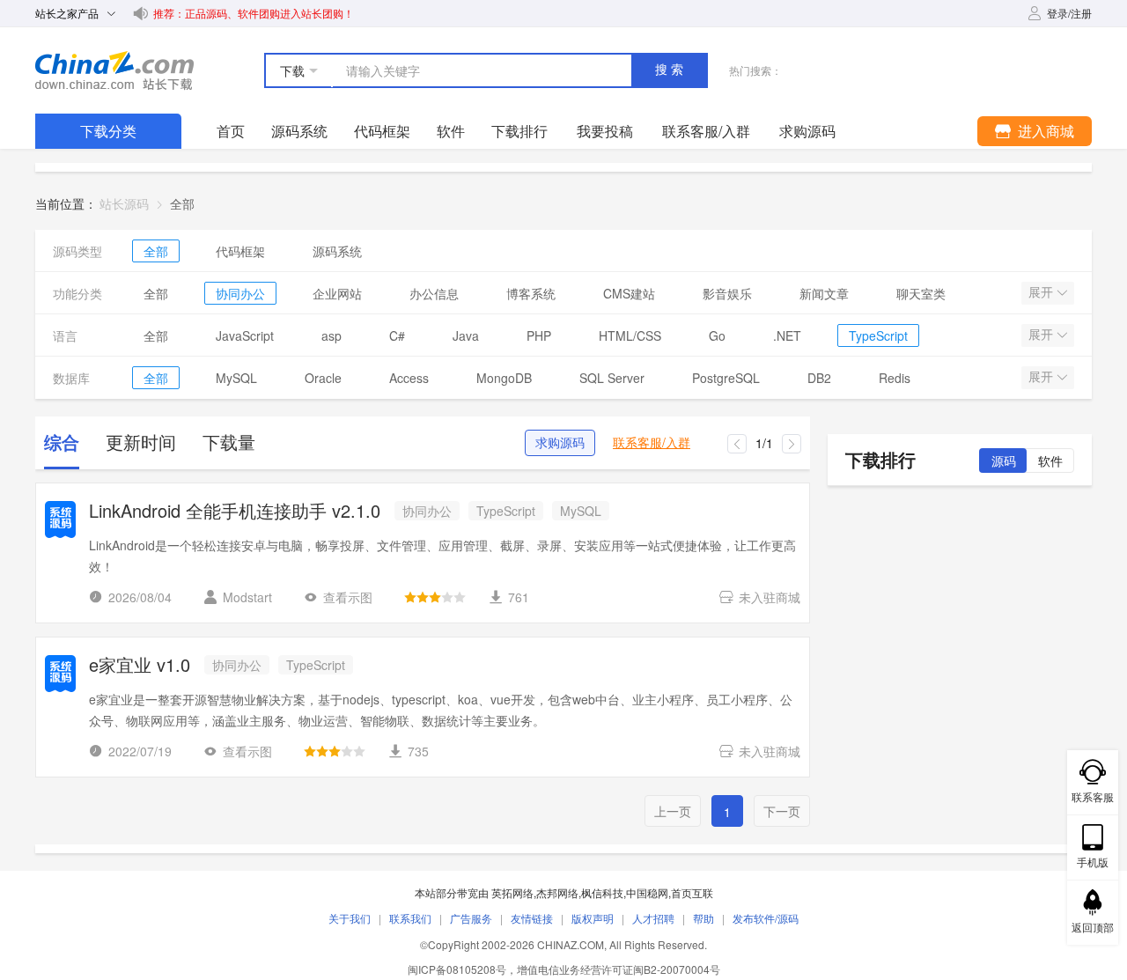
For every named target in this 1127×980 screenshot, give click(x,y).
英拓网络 (512, 892)
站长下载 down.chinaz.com (114, 70)
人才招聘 (653, 917)
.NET (787, 335)
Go (717, 335)
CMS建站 (629, 293)
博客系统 (531, 293)
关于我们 (349, 917)
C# (397, 335)
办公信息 (434, 293)
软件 (451, 131)
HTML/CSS (630, 335)
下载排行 (519, 131)
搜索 (671, 70)
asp (331, 335)
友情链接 (532, 917)
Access (409, 378)
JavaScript (245, 335)
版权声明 (592, 917)
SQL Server (612, 378)
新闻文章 (824, 293)
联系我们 (410, 917)
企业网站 (337, 293)
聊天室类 (921, 293)
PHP (539, 335)
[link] (182, 203)
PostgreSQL (726, 378)
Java (466, 335)
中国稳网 (647, 892)
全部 (156, 251)
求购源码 (560, 443)
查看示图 (347, 597)
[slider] (435, 597)
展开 (1042, 292)
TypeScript (878, 335)
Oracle (323, 378)
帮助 (703, 917)
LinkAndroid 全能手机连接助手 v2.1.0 (234, 512)
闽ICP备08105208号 (457, 969)
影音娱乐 (727, 293)
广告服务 (471, 917)
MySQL (236, 378)
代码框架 (382, 131)
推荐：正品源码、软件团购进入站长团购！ (253, 12)
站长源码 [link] (124, 203)
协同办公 (240, 293)
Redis (894, 378)
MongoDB (504, 378)
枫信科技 (602, 892)
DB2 (819, 378)
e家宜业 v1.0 (139, 666)
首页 (231, 131)
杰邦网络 (557, 892)
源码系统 (299, 131)
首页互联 (692, 892)
